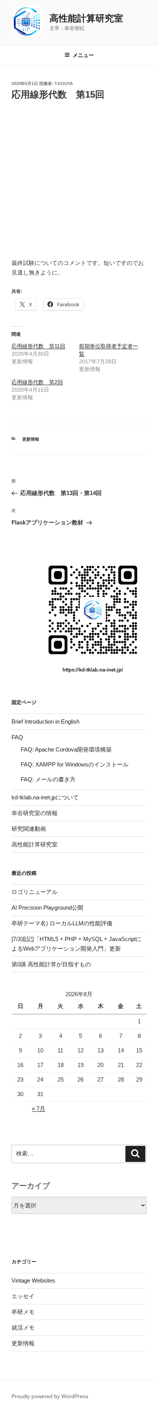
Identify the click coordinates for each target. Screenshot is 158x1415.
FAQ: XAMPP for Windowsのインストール (74, 764)
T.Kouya (63, 83)
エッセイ (23, 1296)
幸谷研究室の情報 (35, 813)
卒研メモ (23, 1312)
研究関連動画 (29, 828)
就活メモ (23, 1327)
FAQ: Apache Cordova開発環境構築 (66, 749)
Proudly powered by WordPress (50, 1396)
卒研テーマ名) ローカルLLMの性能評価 (62, 923)
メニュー (83, 55)
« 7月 (38, 1108)
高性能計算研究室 (86, 18)
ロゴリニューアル (35, 892)
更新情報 (30, 439)
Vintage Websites (33, 1280)
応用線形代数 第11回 (38, 346)
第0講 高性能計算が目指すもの (51, 964)
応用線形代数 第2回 (37, 382)
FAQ (17, 737)
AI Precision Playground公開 (47, 907)
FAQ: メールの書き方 (48, 779)
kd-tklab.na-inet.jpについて (45, 797)
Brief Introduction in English (45, 721)
